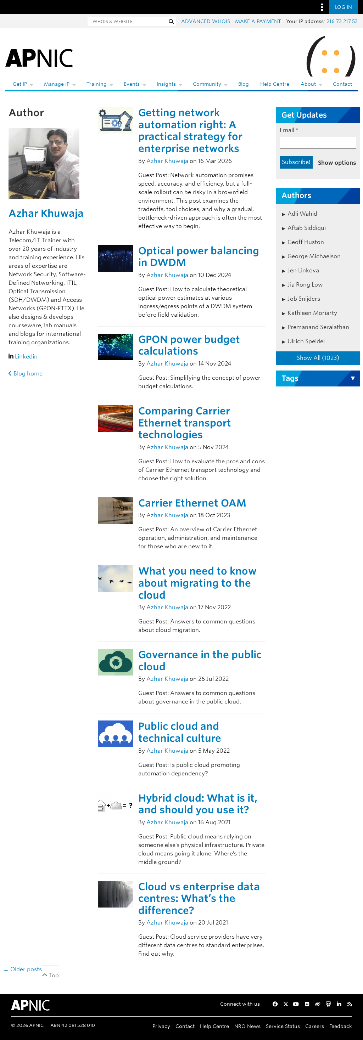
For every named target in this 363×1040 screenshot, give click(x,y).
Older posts (22, 969)
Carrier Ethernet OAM (192, 503)
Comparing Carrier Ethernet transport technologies (184, 423)
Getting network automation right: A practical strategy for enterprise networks (190, 130)
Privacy (161, 1026)
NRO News (247, 1026)
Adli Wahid (302, 213)
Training (96, 84)
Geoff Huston (305, 242)
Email (289, 130)
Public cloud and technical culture (179, 732)
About (308, 84)
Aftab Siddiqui (306, 228)
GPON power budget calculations (189, 345)
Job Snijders (303, 298)
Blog (243, 84)
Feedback (340, 1026)
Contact (342, 84)
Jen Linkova (303, 270)
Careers (314, 1026)
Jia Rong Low (305, 284)
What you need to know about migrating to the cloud (197, 583)
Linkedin (26, 356)
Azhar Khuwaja (46, 213)
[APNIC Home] (39, 56)
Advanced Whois (205, 21)
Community (207, 84)
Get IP (20, 84)
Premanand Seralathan (318, 327)
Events (132, 84)
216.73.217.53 (342, 21)
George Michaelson (314, 256)
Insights (166, 84)
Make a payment (258, 21)
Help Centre (274, 84)
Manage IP (56, 84)
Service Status (283, 1026)
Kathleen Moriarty (312, 313)
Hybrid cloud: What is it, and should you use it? (197, 804)
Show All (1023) (318, 358)
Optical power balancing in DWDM (198, 257)
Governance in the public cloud (200, 661)
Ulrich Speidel (306, 341)
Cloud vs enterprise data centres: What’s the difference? (199, 898)
